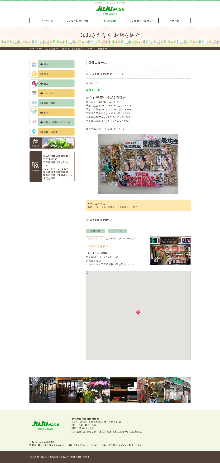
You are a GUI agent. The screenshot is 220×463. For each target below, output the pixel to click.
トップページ (45, 21)
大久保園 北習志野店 (71, 48)
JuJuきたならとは (78, 21)
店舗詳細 (95, 231)
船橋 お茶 (93, 207)
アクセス (174, 21)
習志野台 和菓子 (128, 207)
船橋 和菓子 (109, 207)
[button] (138, 312)
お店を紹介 (110, 21)
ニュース (90, 48)
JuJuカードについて (142, 21)
